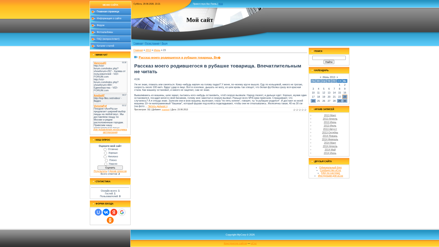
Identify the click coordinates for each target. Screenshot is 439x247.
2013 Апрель (330, 118)
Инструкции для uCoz (330, 175)
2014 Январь (330, 135)
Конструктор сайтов (235, 243)
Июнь (157, 50)
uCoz (254, 243)
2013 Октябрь (330, 132)
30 (344, 100)
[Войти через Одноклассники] (110, 220)
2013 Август (330, 129)
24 (313, 100)
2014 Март (330, 142)
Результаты (100, 171)
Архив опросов (118, 171)
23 (344, 96)
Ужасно (113, 163)
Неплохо (113, 156)
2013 (148, 50)
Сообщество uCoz (330, 170)
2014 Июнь (330, 153)
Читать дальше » (158, 106)
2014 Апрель (330, 146)
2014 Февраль (330, 139)
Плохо (113, 160)
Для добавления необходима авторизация (110, 131)
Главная (138, 43)
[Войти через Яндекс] (113, 212)
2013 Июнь (330, 122)
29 (339, 100)
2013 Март (330, 115)
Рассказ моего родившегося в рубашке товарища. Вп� (180, 57)
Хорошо (113, 152)
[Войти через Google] (122, 212)
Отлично (113, 149)
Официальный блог (330, 167)
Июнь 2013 (329, 77)
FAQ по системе (330, 173)
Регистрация (152, 43)
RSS (221, 4)
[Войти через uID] (98, 212)
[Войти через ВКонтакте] (106, 212)
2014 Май (330, 149)
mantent (166, 109)
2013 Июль (330, 125)
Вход (164, 43)
